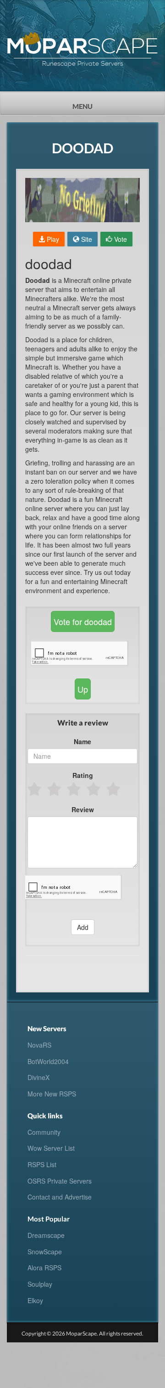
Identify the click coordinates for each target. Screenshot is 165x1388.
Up (82, 689)
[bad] (35, 789)
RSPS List (42, 1164)
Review (83, 809)
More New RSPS (52, 1093)
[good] (94, 789)
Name (82, 741)
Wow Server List (51, 1148)
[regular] (74, 789)
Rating (82, 775)
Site (85, 239)
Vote (119, 239)
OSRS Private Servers (60, 1180)
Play (52, 239)
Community (44, 1132)
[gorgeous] (113, 789)
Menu (99, 103)
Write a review (82, 722)
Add (82, 927)
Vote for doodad (83, 621)
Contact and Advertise (60, 1196)
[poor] (54, 789)
